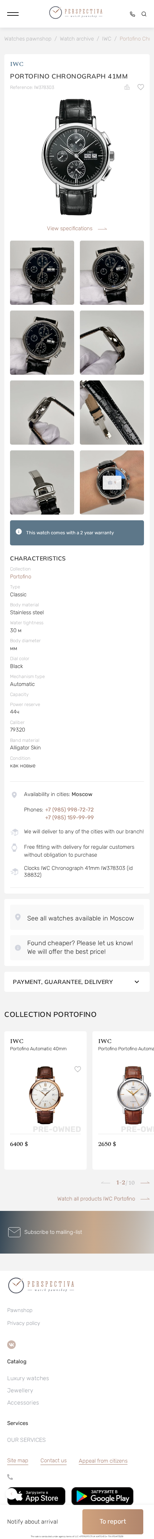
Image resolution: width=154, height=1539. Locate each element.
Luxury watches (28, 1378)
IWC (17, 64)
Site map (17, 1460)
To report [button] (113, 1521)
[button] (13, 14)
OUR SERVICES (26, 1439)
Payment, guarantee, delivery (63, 981)
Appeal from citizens (103, 1461)
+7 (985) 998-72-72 (69, 809)
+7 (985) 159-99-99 (69, 817)
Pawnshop (20, 1310)
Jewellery (20, 1390)
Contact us (53, 1460)
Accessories (23, 1402)
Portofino (20, 576)
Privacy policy (23, 1323)
